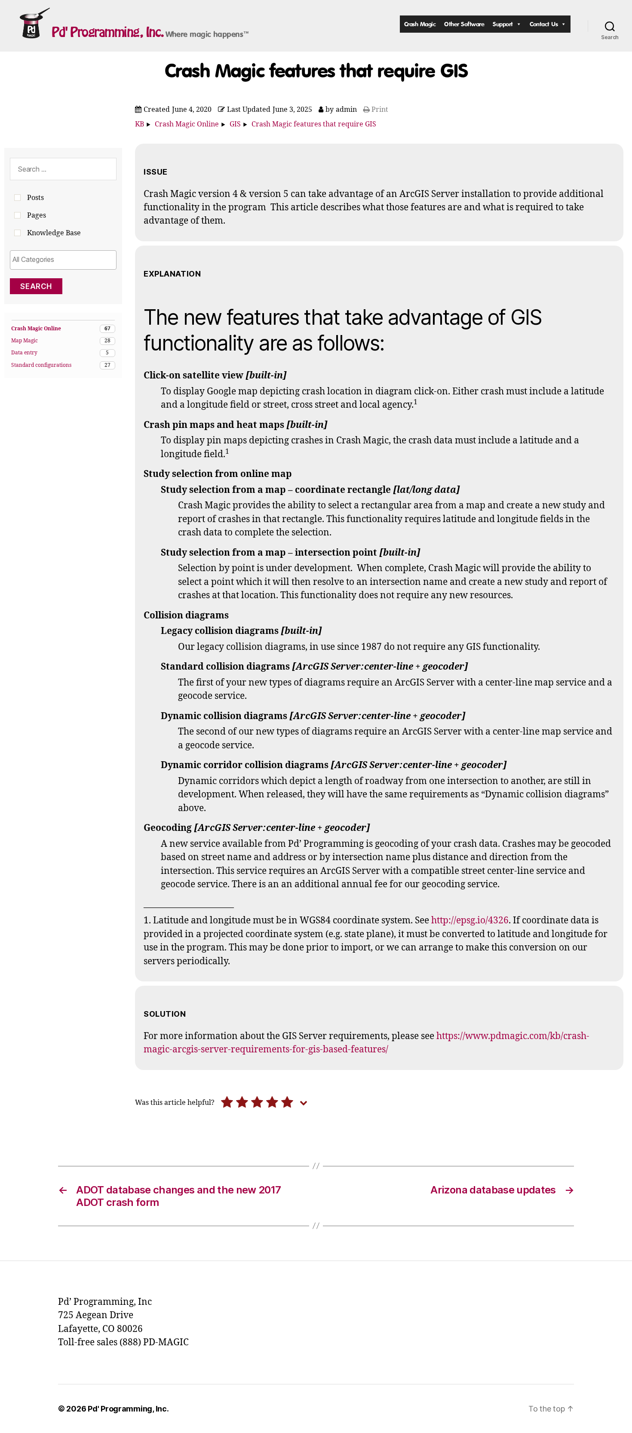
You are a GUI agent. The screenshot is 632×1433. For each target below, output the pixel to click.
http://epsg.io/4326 (470, 920)
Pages (36, 215)
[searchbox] (63, 259)
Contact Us (544, 24)
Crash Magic (420, 24)
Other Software (464, 24)
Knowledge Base (54, 233)
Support (503, 24)
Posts (35, 198)
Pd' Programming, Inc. (108, 31)
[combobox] (63, 260)
